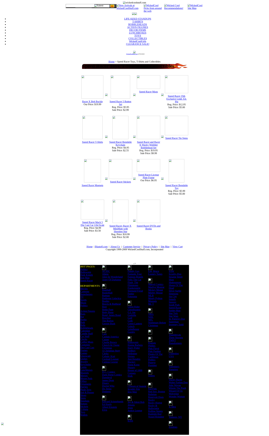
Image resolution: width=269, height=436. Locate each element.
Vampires (173, 369)
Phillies (151, 345)
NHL (150, 317)
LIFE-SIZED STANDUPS (137, 18)
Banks (83, 319)
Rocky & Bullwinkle (153, 407)
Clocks (83, 339)
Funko (131, 293)
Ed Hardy (107, 404)
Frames (83, 350)
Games (83, 353)
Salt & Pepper (87, 392)
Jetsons (131, 405)
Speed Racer (86, 280)
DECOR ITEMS (137, 30)
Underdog (174, 353)
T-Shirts (84, 409)
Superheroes (86, 294)
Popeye (152, 362)
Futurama (132, 296)
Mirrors (84, 375)
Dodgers (106, 391)
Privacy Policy (150, 246)
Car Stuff (84, 336)
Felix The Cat (134, 279)
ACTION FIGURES (137, 27)
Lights (83, 367)
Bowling (106, 318)
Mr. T (151, 304)
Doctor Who (108, 386)
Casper (105, 339)
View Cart (177, 246)
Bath (82, 322)
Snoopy (172, 302)
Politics (83, 269)
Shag (171, 279)
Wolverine (174, 393)
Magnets (84, 372)
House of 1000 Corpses (135, 371)
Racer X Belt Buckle (92, 101)
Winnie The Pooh (177, 388)
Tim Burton (107, 320)
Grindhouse (133, 329)
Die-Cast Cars (87, 347)
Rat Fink (152, 388)
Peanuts (152, 343)
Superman (174, 321)
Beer (104, 306)
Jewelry (84, 361)
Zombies (173, 427)
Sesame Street (175, 276)
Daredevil (107, 377)
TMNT (172, 340)
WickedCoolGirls (137, 41)
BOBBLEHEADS (137, 24)
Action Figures (87, 311)
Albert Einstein (109, 407)
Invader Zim (134, 389)
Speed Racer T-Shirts (92, 142)
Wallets (83, 415)
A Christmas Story (111, 350)
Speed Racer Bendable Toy (176, 186)
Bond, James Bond (111, 315)
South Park (174, 305)
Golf (130, 318)
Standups (84, 401)
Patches (84, 387)
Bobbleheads (86, 328)
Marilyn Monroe (156, 287)
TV (82, 297)
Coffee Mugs (86, 342)
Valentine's (174, 366)
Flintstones (133, 285)
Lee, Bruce (153, 271)
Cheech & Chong (110, 345)
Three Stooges (176, 337)
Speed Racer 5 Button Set (120, 103)
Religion (152, 394)
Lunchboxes (86, 370)
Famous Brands (135, 276)
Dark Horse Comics (112, 374)
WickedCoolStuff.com (132, 54)
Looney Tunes (155, 274)
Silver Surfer (175, 291)
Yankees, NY (175, 417)
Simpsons (173, 293)
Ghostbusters (134, 309)
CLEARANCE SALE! (137, 44)
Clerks (105, 353)
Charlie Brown (109, 342)
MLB (151, 295)
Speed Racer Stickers (120, 181)
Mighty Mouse (155, 292)
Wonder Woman (177, 396)
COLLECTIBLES (137, 38)
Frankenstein (134, 288)
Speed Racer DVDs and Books (148, 227)
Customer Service (131, 246)
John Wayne (175, 385)
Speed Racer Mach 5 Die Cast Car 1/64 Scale (92, 223)
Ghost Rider (134, 306)
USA (171, 356)
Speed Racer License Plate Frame (148, 176)
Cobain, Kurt (108, 356)
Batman (106, 295)
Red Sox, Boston (156, 391)
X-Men (172, 406)
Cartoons (84, 291)
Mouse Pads (86, 378)
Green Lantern (135, 323)
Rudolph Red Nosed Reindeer (156, 415)
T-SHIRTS (137, 21)
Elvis (104, 410)
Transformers (175, 343)
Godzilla (132, 315)
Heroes (131, 356)
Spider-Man (174, 310)
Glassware (85, 356)
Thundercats (175, 334)
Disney (105, 383)
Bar (82, 316)
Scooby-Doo (175, 274)
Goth (130, 320)
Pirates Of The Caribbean (155, 355)
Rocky (151, 400)
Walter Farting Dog (178, 382)
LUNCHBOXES (137, 32)
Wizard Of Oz (176, 391)
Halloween (85, 272)
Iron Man (85, 277)
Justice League (135, 410)
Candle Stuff (86, 333)
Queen (151, 375)
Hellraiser (132, 353)
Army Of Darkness (111, 279)
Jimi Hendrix (134, 359)
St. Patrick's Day (177, 319)
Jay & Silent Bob (136, 402)
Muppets (152, 301)
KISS (130, 420)
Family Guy (133, 271)
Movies (84, 288)
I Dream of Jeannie (137, 386)
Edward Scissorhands (112, 401)
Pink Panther (154, 351)
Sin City (173, 296)
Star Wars (173, 316)
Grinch (131, 326)
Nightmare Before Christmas (157, 324)
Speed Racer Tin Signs (176, 138)
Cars (104, 334)
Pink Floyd (153, 348)
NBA (151, 314)
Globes (83, 358)
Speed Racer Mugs (148, 91)
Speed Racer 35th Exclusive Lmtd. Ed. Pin (176, 99)
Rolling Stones (155, 411)
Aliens (105, 274)
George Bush (108, 323)
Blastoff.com (101, 246)
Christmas (107, 348)
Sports (83, 300)
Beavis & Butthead (111, 304)
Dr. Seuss (106, 388)
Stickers (84, 406)
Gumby (131, 332)
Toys (82, 412)
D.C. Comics (108, 372)
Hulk (130, 376)
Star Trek (173, 313)
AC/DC (106, 271)
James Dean (108, 380)
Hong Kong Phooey (133, 366)
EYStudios (20, 426)
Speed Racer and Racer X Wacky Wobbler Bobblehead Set (148, 145)
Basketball (107, 292)
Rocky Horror (155, 402)
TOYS (137, 35)
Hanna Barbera (135, 345)
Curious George (110, 362)
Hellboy (132, 350)
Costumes (85, 344)
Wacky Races (175, 379)
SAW (171, 271)
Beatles (105, 301)
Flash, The (133, 282)
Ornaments (85, 384)
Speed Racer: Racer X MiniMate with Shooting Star (120, 229)
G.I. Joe (131, 312)
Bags (82, 314)
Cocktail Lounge (110, 359)
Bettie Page (107, 309)
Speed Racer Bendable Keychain (120, 143)
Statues (83, 403)
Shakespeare (175, 282)
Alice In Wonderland (112, 276)
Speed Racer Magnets (92, 185)
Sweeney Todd (176, 324)
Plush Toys (85, 389)
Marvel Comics (155, 284)
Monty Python (155, 298)
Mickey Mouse (155, 290)
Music (83, 302)
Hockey (131, 362)
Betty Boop (107, 312)
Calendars (85, 330)
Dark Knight (86, 275)
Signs (83, 398)
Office (83, 381)
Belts (82, 325)
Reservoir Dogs (156, 397)
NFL (150, 320)
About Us (115, 246)
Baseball (106, 290)
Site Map (165, 246)
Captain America (110, 336)
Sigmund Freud (135, 291)
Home (112, 61)
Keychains (85, 364)
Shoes (83, 395)
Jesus (130, 407)
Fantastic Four (135, 274)
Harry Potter (134, 348)
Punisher (152, 365)
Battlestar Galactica (111, 298)
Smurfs (172, 299)
